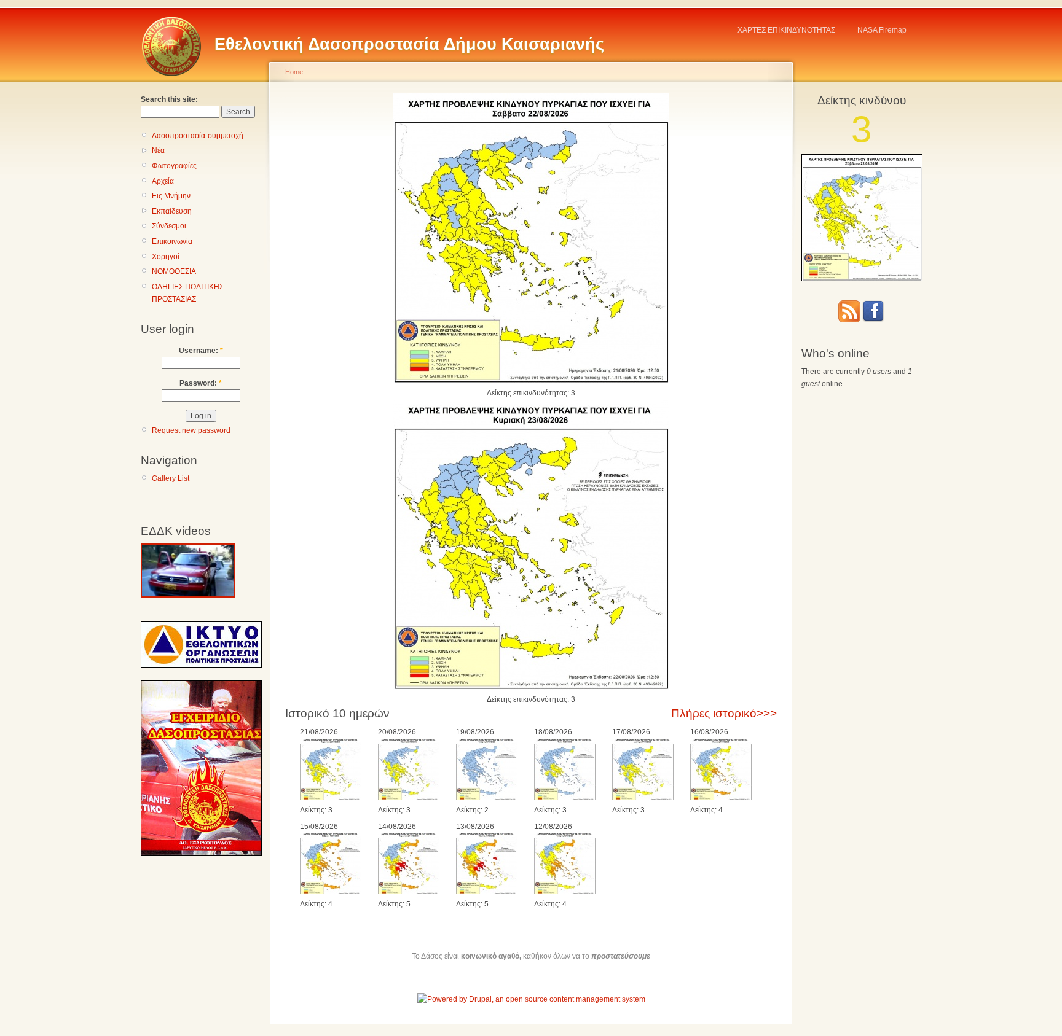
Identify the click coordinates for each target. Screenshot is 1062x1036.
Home (294, 72)
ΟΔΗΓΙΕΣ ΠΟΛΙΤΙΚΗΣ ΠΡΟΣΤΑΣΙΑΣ (188, 292)
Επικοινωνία (172, 241)
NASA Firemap (882, 30)
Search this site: (169, 99)
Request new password (191, 430)
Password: (200, 383)
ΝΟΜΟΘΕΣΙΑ (174, 271)
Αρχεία (163, 181)
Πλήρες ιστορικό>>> (724, 713)
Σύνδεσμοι (169, 226)
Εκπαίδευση (172, 211)
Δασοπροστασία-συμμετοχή (197, 135)
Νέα (158, 150)
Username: (201, 350)
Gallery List (170, 478)
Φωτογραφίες (174, 166)
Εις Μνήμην (171, 196)
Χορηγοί (165, 256)
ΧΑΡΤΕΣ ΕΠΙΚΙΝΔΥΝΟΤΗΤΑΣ (786, 30)
